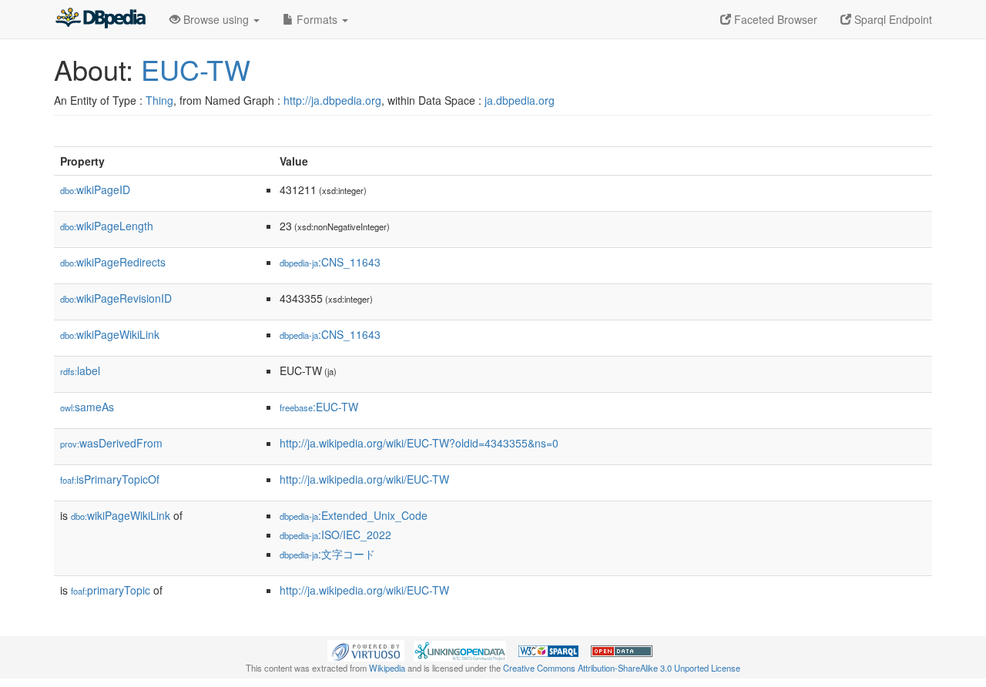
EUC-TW (195, 69)
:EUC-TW (319, 406)
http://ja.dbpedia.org (332, 100)
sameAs (87, 406)
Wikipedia (387, 668)
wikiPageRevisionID (116, 298)
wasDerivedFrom (111, 443)
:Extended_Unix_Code (354, 515)
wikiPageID (95, 189)
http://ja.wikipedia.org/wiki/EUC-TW (364, 479)
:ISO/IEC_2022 (335, 534)
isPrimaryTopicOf (109, 479)
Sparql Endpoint (891, 19)
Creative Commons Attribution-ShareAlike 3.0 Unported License (621, 668)
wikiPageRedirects (113, 262)
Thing (159, 100)
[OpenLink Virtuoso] (365, 649)
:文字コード (327, 553)
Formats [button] (316, 19)
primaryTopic (110, 590)
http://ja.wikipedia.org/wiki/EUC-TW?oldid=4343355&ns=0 (419, 443)
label (80, 370)
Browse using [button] (216, 19)
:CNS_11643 (330, 262)
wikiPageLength (106, 225)
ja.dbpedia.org (520, 100)
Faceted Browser (774, 19)
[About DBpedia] (100, 19)
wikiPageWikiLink (109, 334)
